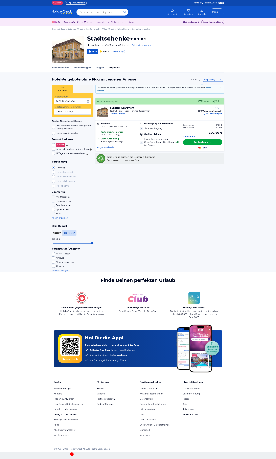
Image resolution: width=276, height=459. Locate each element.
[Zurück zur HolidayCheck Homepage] (62, 12)
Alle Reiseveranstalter (64, 430)
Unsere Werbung (191, 393)
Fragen (99, 67)
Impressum (145, 435)
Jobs (185, 404)
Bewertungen (82, 67)
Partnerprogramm (106, 399)
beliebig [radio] (61, 167)
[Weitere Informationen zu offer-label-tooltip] (118, 135)
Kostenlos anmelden (212, 22)
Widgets (101, 393)
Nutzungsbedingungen (151, 393)
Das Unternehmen (192, 388)
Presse (186, 399)
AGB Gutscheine (148, 419)
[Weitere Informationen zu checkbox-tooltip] (66, 145)
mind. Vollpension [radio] (66, 181)
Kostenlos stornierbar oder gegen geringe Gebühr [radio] (74, 127)
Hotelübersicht (61, 67)
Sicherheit (145, 430)
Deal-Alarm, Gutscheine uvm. (68, 404)
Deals (56, 3)
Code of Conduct (105, 404)
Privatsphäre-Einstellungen (153, 404)
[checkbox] (72, 144)
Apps (56, 424)
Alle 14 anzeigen (60, 218)
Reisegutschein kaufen (65, 414)
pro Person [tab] (69, 233)
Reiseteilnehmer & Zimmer (67, 107)
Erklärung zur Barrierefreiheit (154, 424)
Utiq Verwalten (147, 409)
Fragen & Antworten (64, 399)
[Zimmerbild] (102, 111)
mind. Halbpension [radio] (66, 176)
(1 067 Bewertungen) (213, 114)
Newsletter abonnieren (65, 409)
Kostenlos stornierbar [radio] (67, 133)
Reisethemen (189, 409)
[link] (172, 12)
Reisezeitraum (61, 96)
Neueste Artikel (190, 414)
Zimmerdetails (117, 113)
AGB (142, 414)
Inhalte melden (61, 435)
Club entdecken (190, 22)
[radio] (159, 128)
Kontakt (197, 3)
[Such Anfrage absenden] (124, 12)
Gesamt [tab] (57, 233)
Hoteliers (101, 388)
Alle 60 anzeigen (60, 270)
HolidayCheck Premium (66, 419)
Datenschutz (146, 399)
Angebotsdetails (105, 147)
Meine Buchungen (63, 388)
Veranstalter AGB (148, 388)
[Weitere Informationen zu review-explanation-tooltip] (124, 51)
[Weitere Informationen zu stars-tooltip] (145, 39)
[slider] (92, 243)
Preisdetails (189, 136)
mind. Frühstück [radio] (65, 172)
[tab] (62, 89)
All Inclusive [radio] (63, 186)
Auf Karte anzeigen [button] (141, 45)
